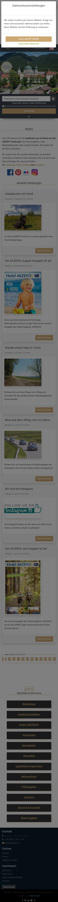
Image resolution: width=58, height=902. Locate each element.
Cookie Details (23, 44)
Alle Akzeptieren (29, 39)
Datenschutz (34, 44)
